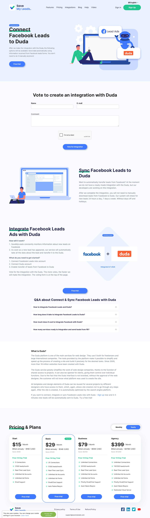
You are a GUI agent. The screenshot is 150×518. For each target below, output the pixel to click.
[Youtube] (139, 509)
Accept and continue (48, 514)
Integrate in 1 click (108, 267)
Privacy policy (59, 509)
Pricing (59, 7)
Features (50, 7)
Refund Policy (90, 509)
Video (93, 7)
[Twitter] (134, 509)
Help (87, 7)
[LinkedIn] (128, 509)
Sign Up (132, 7)
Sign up (101, 395)
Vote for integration (75, 147)
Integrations (70, 7)
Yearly (133, 427)
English (133, 2)
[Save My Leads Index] (19, 509)
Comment (35, 114)
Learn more (25, 515)
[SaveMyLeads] (21, 7)
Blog (80, 7)
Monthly (119, 427)
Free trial (17, 64)
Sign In (118, 7)
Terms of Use (75, 509)
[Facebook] (123, 509)
